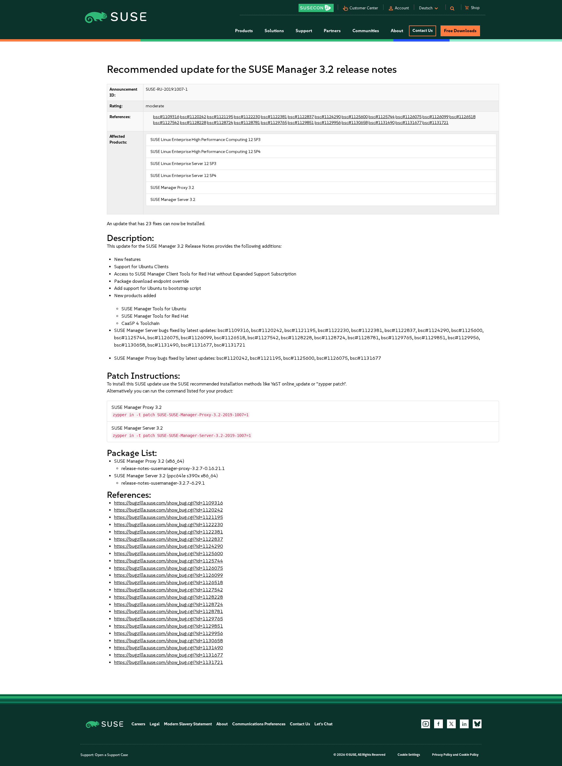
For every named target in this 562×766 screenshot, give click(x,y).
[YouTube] (425, 723)
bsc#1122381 (274, 116)
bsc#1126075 (408, 116)
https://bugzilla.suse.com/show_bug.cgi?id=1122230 (168, 524)
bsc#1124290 (328, 116)
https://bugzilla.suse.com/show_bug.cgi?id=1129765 (168, 619)
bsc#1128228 (193, 122)
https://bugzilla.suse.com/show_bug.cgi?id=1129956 (168, 633)
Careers (138, 724)
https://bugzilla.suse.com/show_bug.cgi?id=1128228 (168, 597)
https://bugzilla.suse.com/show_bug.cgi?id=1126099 (168, 575)
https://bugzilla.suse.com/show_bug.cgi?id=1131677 (168, 655)
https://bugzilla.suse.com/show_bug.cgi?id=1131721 (168, 662)
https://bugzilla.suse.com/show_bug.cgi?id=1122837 (168, 539)
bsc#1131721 (435, 122)
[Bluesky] (477, 723)
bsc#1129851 (301, 122)
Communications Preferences (258, 724)
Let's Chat (323, 724)
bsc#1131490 (382, 122)
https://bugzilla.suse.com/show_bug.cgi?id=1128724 (168, 604)
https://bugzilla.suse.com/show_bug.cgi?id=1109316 (168, 503)
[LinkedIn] (464, 723)
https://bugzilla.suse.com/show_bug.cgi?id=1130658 (168, 640)
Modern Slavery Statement (188, 724)
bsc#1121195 (220, 116)
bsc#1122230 (247, 116)
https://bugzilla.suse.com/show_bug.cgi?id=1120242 (168, 510)
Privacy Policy (442, 755)
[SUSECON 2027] (316, 8)
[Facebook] (438, 723)
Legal (155, 724)
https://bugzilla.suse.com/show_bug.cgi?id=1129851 (168, 626)
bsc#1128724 (220, 122)
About (222, 724)
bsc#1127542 (166, 122)
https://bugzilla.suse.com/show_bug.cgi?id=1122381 (168, 532)
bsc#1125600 (355, 116)
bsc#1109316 (166, 116)
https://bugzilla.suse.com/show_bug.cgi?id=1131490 (168, 647)
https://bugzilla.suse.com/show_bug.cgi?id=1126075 (168, 568)
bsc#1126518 (462, 116)
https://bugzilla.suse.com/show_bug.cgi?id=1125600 (168, 553)
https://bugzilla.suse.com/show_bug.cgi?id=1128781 (168, 611)
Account (402, 8)
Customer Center (363, 8)
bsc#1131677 (408, 122)
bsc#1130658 (355, 122)
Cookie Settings (408, 755)
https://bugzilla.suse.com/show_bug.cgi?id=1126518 (168, 582)
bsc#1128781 (247, 122)
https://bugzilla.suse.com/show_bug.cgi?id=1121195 (168, 517)
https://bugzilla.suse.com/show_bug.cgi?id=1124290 (168, 546)
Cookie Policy (469, 755)
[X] (451, 723)
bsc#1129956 (328, 122)
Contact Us (422, 30)
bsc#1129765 (274, 122)
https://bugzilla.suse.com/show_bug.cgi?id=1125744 (168, 561)
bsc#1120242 (193, 116)
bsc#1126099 (435, 116)
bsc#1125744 (382, 116)
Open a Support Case (111, 755)
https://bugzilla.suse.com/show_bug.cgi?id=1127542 (168, 590)
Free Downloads (460, 30)
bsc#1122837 (301, 116)
